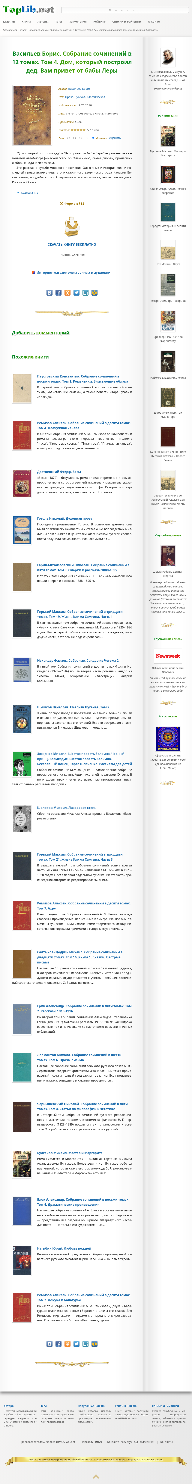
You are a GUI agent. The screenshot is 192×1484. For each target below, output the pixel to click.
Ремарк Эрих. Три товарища (168, 300)
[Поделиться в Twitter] (77, 293)
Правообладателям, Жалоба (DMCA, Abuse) (47, 1442)
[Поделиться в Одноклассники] (67, 293)
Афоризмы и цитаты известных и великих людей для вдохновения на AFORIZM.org (168, 762)
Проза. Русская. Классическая (85, 97)
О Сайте (154, 21)
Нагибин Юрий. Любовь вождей (64, 1248)
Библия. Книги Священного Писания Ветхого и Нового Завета (168, 456)
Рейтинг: (64, 130)
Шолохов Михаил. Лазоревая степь (66, 808)
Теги (58, 21)
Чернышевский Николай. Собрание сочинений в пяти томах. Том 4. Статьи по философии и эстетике (82, 1106)
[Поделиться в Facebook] (59, 293)
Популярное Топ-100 (91, 1406)
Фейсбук (126, 1442)
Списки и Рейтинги (126, 21)
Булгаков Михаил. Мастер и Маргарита (70, 1153)
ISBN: (62, 113)
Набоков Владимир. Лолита (168, 377)
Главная (9, 21)
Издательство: (68, 105)
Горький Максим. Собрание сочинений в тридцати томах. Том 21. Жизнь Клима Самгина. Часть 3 (80, 857)
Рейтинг (99, 21)
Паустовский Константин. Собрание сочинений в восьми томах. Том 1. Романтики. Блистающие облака (82, 379)
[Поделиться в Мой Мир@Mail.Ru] (95, 293)
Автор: (63, 88)
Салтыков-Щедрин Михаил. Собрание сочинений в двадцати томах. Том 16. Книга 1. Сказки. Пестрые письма (80, 957)
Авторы (43, 21)
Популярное (78, 21)
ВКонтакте (112, 1442)
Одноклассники (144, 1442)
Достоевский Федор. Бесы (59, 472)
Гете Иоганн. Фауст (168, 264)
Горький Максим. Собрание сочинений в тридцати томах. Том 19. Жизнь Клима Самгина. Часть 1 (80, 614)
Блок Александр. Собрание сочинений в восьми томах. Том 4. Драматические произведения (83, 1202)
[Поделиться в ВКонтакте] (49, 293)
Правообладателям (72, 255)
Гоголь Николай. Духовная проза (64, 518)
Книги (26, 21)
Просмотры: (66, 122)
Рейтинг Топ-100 (126, 1406)
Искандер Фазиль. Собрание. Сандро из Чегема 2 (78, 660)
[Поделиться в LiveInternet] (85, 293)
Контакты (166, 1442)
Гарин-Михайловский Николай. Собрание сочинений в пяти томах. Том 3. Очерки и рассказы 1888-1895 (83, 567)
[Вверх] (96, 1478)
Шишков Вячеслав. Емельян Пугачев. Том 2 (73, 707)
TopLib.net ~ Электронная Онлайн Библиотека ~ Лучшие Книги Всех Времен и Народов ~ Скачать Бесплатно (100, 1459)
